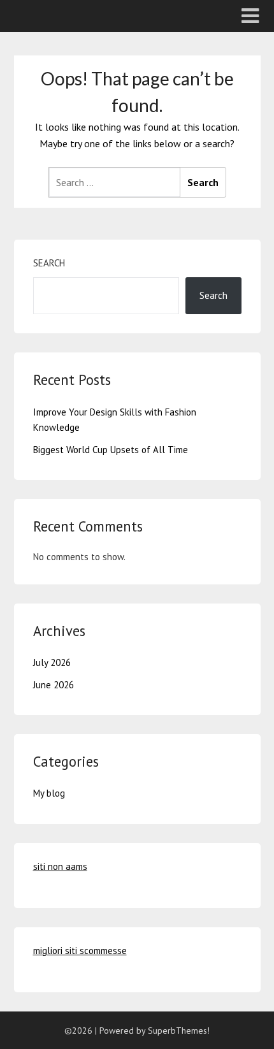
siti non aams (60, 866)
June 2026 (53, 685)
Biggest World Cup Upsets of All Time (110, 450)
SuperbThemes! (179, 1030)
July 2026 (52, 662)
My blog (49, 793)
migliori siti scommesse (80, 950)
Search (49, 263)
